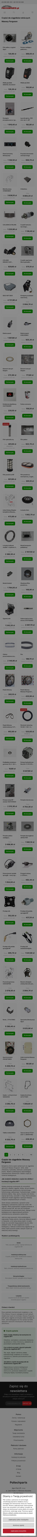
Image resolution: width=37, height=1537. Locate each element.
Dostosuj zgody (18, 1525)
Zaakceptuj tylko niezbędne (18, 1520)
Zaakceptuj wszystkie (18, 1531)
